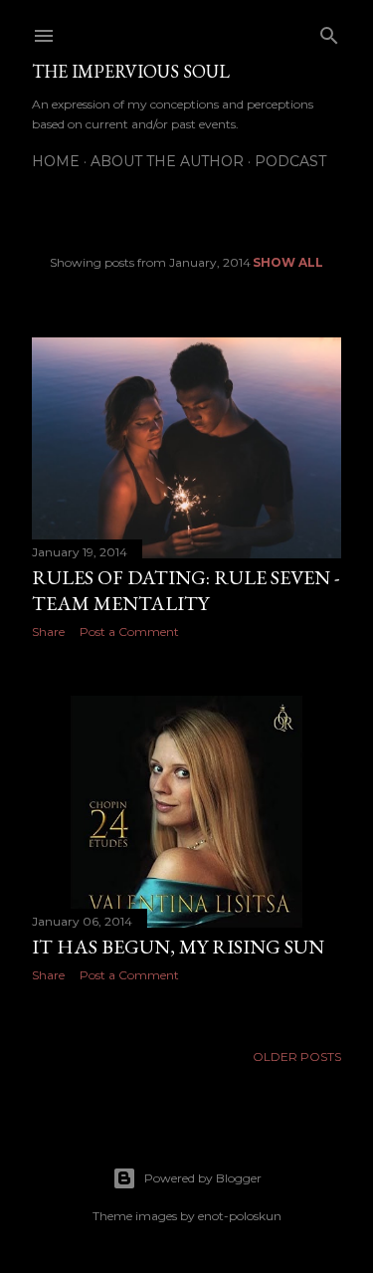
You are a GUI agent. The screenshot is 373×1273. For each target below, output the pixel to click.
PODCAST (290, 161)
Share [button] (48, 631)
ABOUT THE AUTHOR (167, 161)
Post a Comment (129, 631)
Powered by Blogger (203, 1177)
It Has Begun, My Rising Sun (178, 946)
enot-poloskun (239, 1215)
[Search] (329, 31)
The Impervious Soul (131, 71)
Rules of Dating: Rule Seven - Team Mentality (185, 590)
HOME (56, 161)
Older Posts (297, 1056)
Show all (288, 262)
